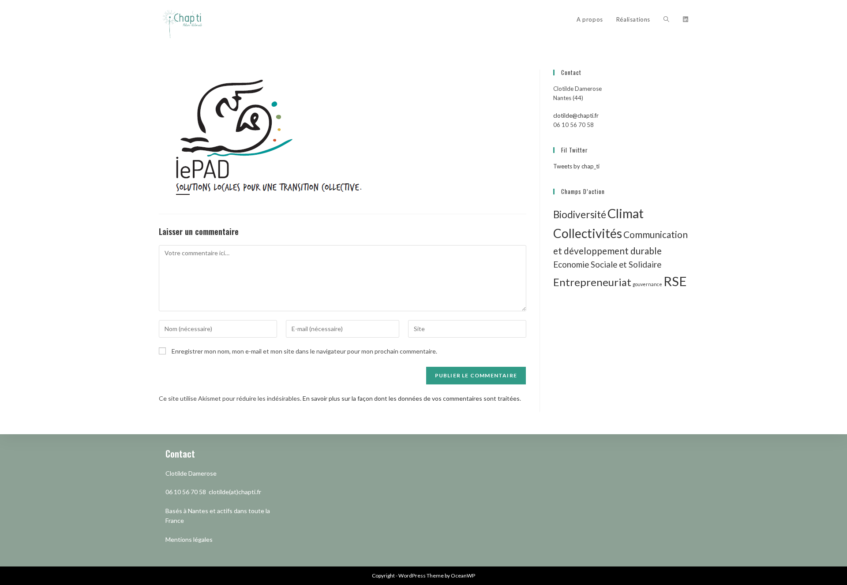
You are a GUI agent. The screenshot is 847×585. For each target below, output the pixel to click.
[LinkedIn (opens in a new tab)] (685, 19)
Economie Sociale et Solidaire (607, 264)
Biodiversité (579, 214)
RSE (675, 281)
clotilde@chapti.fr (576, 115)
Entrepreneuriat (592, 282)
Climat (625, 213)
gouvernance (647, 284)
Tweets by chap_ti (576, 166)
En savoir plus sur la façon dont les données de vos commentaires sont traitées (411, 398)
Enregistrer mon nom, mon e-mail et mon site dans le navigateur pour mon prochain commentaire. (304, 351)
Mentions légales (189, 539)
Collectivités (587, 233)
